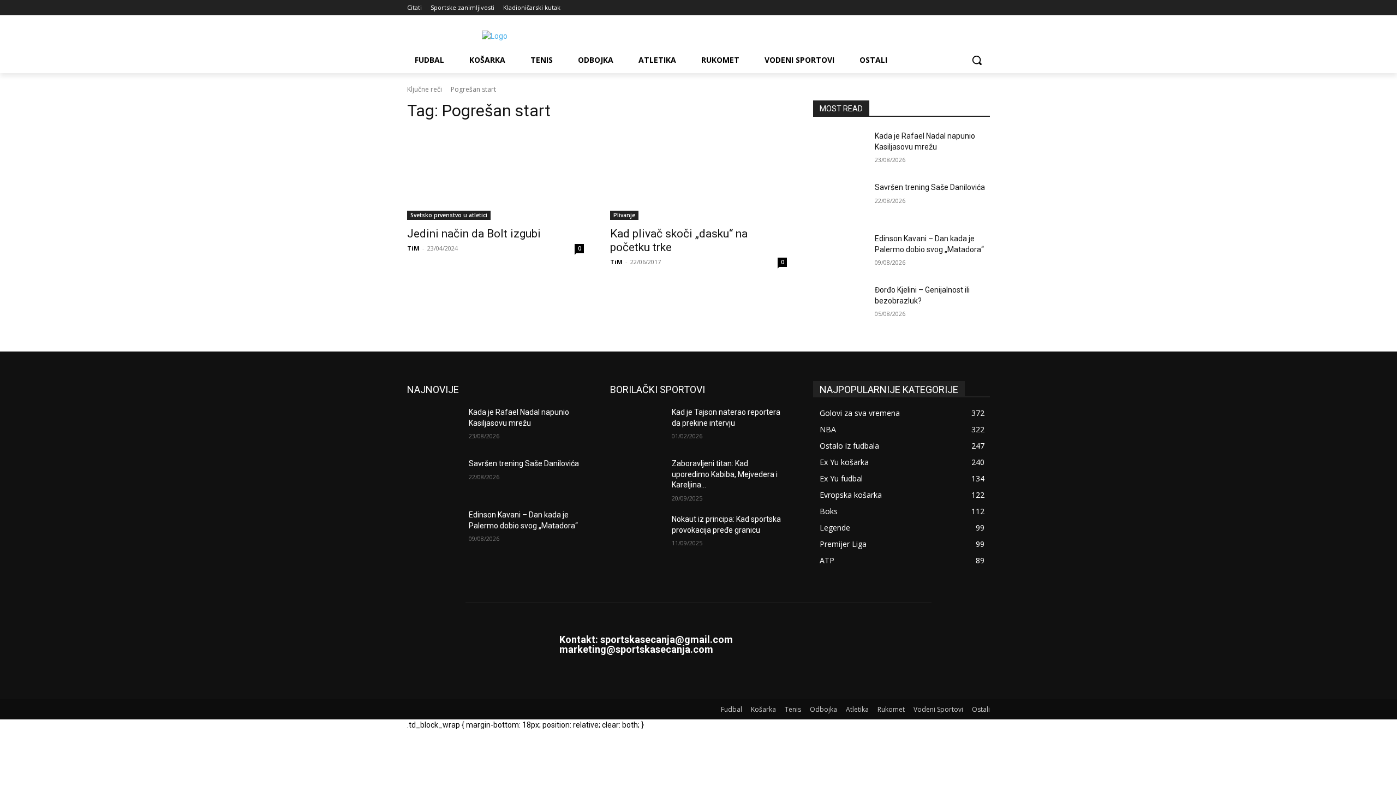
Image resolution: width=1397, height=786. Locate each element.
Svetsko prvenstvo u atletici (448, 215)
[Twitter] (968, 8)
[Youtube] (983, 8)
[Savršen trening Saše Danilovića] (839, 200)
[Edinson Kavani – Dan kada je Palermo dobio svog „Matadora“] (839, 252)
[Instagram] (938, 8)
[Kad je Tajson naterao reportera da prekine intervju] (636, 425)
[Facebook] (923, 8)
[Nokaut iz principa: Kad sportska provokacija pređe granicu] (636, 532)
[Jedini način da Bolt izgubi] (495, 176)
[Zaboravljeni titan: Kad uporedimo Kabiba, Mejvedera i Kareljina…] (636, 477)
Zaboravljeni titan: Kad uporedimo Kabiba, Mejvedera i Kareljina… (725, 474)
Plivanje (624, 215)
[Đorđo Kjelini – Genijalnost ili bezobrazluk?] (839, 303)
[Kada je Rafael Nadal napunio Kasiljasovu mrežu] (839, 149)
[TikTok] (953, 8)
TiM (413, 248)
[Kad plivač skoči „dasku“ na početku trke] (698, 176)
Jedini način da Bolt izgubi (474, 233)
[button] (977, 60)
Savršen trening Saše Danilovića (930, 187)
